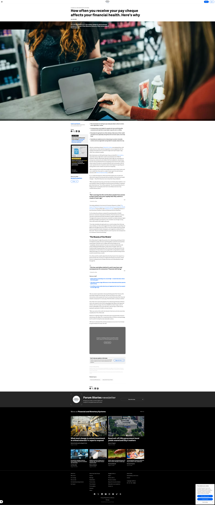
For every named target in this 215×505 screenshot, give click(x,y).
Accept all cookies (205, 499)
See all (142, 411)
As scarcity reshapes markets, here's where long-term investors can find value (79, 461)
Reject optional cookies (205, 496)
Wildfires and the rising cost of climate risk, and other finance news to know (96, 461)
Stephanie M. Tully (109, 208)
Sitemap (107, 499)
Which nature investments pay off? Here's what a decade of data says (116, 461)
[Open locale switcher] (1, 501)
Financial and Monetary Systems (80, 7)
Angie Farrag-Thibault (75, 123)
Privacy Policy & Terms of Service (107, 497)
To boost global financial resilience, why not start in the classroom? (135, 461)
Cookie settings (205, 502)
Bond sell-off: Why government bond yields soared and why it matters (123, 439)
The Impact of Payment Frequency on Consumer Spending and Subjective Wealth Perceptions (107, 207)
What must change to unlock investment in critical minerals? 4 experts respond (88, 439)
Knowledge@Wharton (78, 24)
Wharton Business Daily (101, 172)
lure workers (120, 155)
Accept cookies (107, 342)
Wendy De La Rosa (107, 147)
